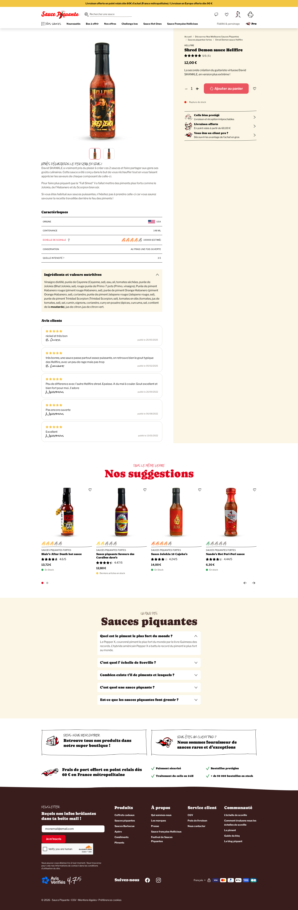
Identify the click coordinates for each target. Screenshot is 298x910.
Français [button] (198, 880)
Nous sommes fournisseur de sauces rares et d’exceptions (207, 744)
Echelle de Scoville (54, 240)
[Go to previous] (245, 583)
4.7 (72, 880)
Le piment (230, 830)
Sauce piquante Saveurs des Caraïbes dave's (115, 555)
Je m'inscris (53, 839)
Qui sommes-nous (161, 815)
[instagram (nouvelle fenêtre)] (158, 880)
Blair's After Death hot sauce (61, 554)
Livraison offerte (206, 124)
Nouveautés (73, 23)
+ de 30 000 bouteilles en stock (232, 776)
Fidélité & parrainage (228, 23)
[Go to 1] (42, 583)
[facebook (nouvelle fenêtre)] (147, 880)
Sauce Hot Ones (152, 23)
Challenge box (130, 23)
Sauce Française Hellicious (182, 23)
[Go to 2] (47, 583)
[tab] (149, 643)
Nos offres (110, 23)
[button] (149, 636)
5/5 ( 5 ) (206, 55)
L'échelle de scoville (235, 815)
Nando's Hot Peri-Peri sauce (225, 554)
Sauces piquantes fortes (200, 39)
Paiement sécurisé (168, 768)
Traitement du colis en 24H (174, 776)
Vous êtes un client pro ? (211, 133)
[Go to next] (254, 583)
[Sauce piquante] (60, 14)
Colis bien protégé (206, 115)
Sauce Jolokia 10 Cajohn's (169, 554)
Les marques (158, 820)
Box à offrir (92, 23)
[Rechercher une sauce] (87, 14)
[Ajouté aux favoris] (254, 88)
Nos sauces (53, 23)
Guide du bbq (232, 835)
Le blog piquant (233, 841)
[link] (226, 14)
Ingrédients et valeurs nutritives (73, 275)
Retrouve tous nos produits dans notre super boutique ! (97, 743)
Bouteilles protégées (225, 768)
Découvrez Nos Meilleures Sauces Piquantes (217, 36)
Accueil (188, 36)
